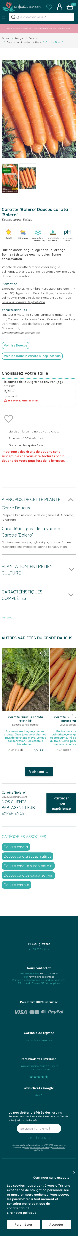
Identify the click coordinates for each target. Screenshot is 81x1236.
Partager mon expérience (61, 803)
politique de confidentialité (36, 1147)
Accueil (6, 38)
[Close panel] (74, 1172)
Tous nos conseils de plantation (23, 302)
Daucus (33, 38)
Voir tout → (39, 771)
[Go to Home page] (21, 7)
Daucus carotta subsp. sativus (28, 866)
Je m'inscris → (38, 1137)
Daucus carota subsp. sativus (23, 42)
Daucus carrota (16, 885)
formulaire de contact (41, 976)
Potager (19, 38)
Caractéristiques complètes (21, 333)
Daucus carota (16, 847)
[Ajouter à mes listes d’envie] (9, 418)
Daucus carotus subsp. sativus (28, 875)
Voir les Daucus (15, 345)
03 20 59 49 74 (49, 973)
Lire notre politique (22, 1213)
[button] (49, 7)
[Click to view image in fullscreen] (39, 109)
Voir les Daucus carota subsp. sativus (32, 356)
